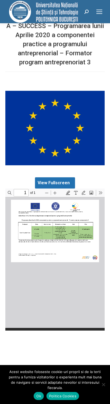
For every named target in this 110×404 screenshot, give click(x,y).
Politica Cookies (62, 396)
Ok (38, 396)
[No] (103, 384)
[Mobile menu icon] (99, 11)
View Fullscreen (54, 182)
